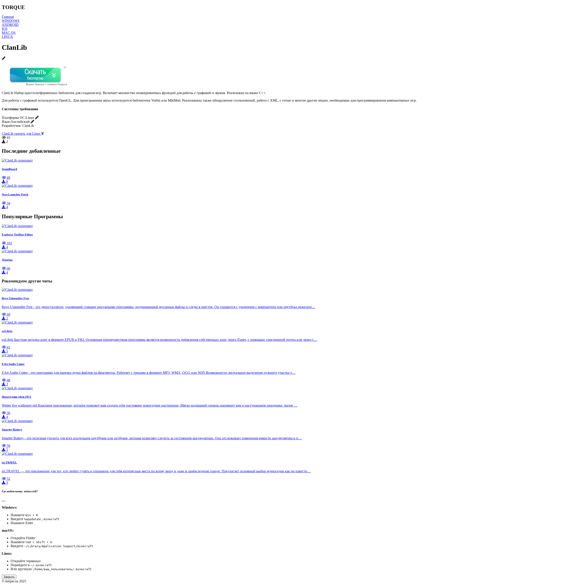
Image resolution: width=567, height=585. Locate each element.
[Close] (3, 501)
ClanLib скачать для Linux (21, 133)
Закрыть (9, 577)
